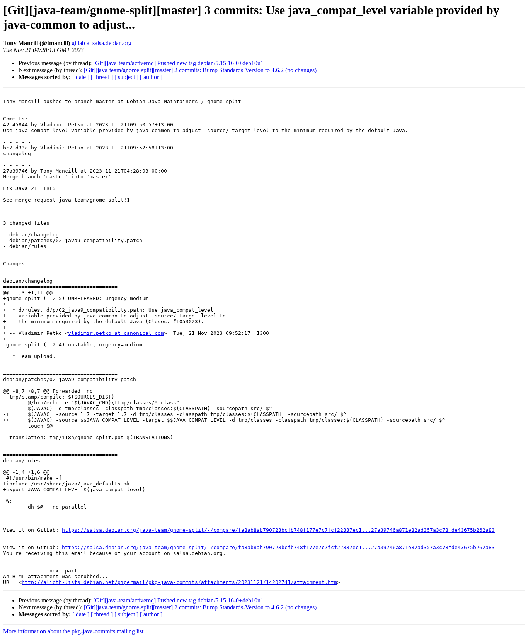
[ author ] (151, 77)
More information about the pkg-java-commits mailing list (73, 631)
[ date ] (80, 77)
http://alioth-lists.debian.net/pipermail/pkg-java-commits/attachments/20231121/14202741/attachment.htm (179, 582)
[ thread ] (102, 77)
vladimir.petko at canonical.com (116, 333)
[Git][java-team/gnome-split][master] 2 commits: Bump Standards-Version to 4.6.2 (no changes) (200, 70)
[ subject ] (126, 77)
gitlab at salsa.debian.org (101, 43)
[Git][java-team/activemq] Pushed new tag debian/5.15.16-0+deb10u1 (178, 63)
